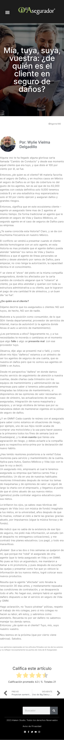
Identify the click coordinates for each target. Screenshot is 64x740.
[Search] (54, 710)
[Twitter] (32, 732)
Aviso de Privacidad (32, 726)
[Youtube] (36, 732)
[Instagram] (39, 732)
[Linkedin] (25, 732)
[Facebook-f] (28, 732)
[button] (7, 12)
